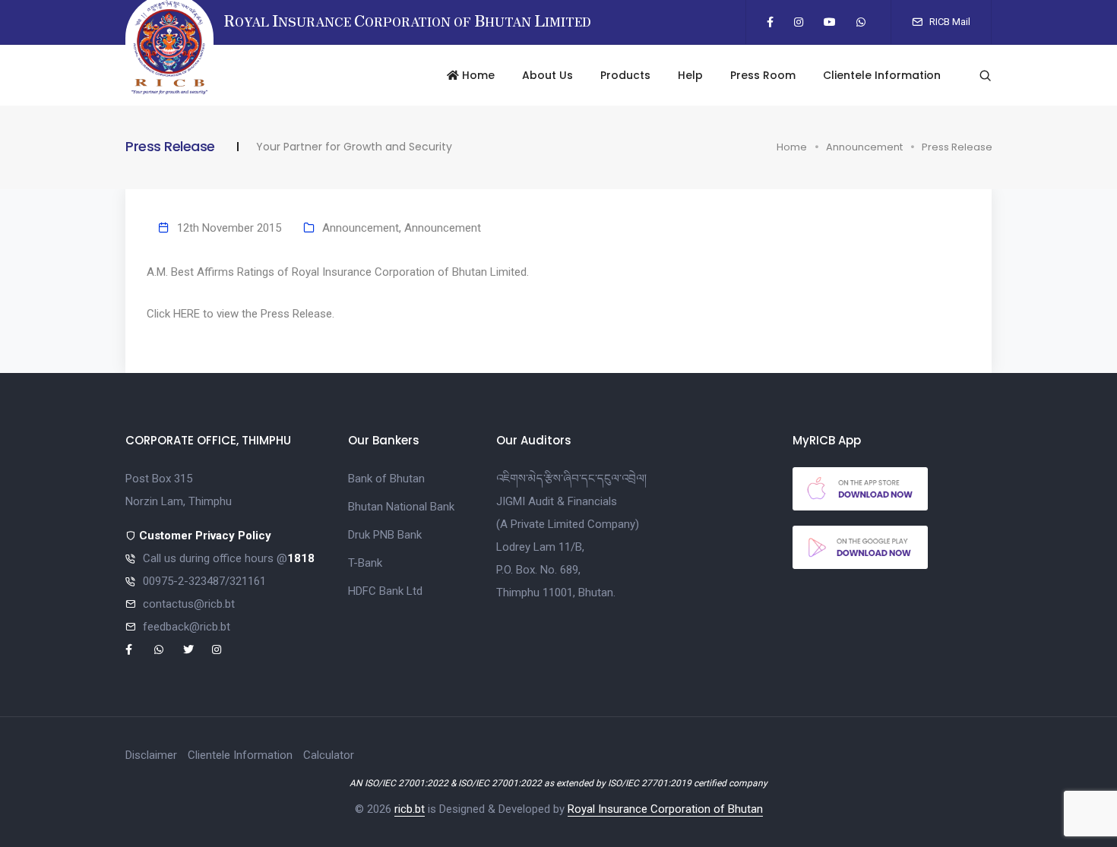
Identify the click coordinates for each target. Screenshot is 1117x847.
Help (690, 75)
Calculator (328, 755)
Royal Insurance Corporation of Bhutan (665, 809)
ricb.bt (409, 809)
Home (477, 75)
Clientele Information (882, 75)
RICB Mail (948, 21)
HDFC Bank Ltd (385, 591)
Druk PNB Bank (385, 535)
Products (625, 75)
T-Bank (365, 563)
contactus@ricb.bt (189, 604)
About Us (547, 75)
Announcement (864, 147)
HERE (186, 314)
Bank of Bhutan (386, 478)
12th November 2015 (229, 228)
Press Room (763, 75)
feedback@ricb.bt (186, 627)
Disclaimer (151, 755)
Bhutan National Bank (401, 507)
